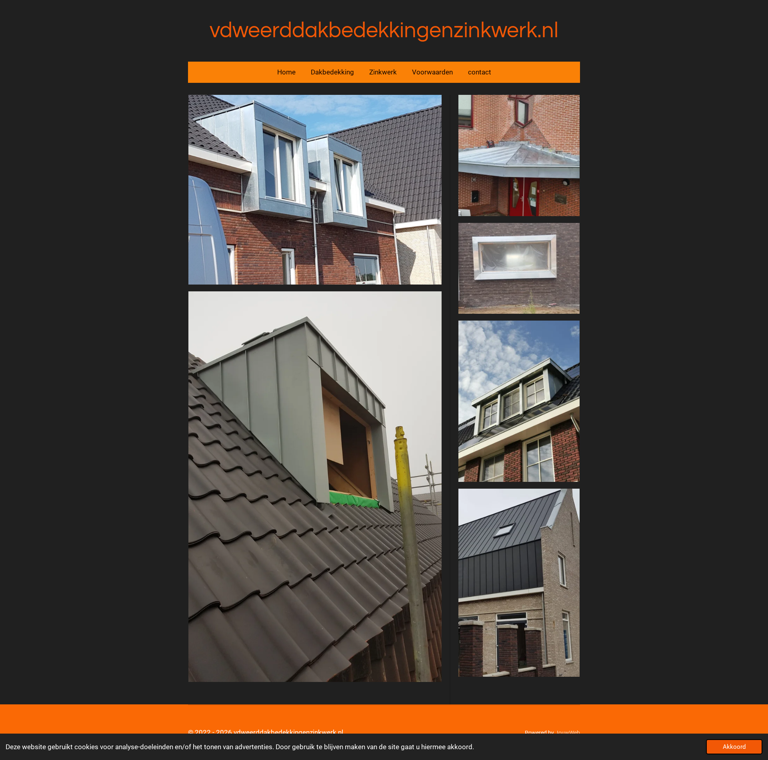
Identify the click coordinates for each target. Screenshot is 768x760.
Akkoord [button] (734, 746)
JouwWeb (567, 733)
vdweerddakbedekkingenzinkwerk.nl (384, 31)
